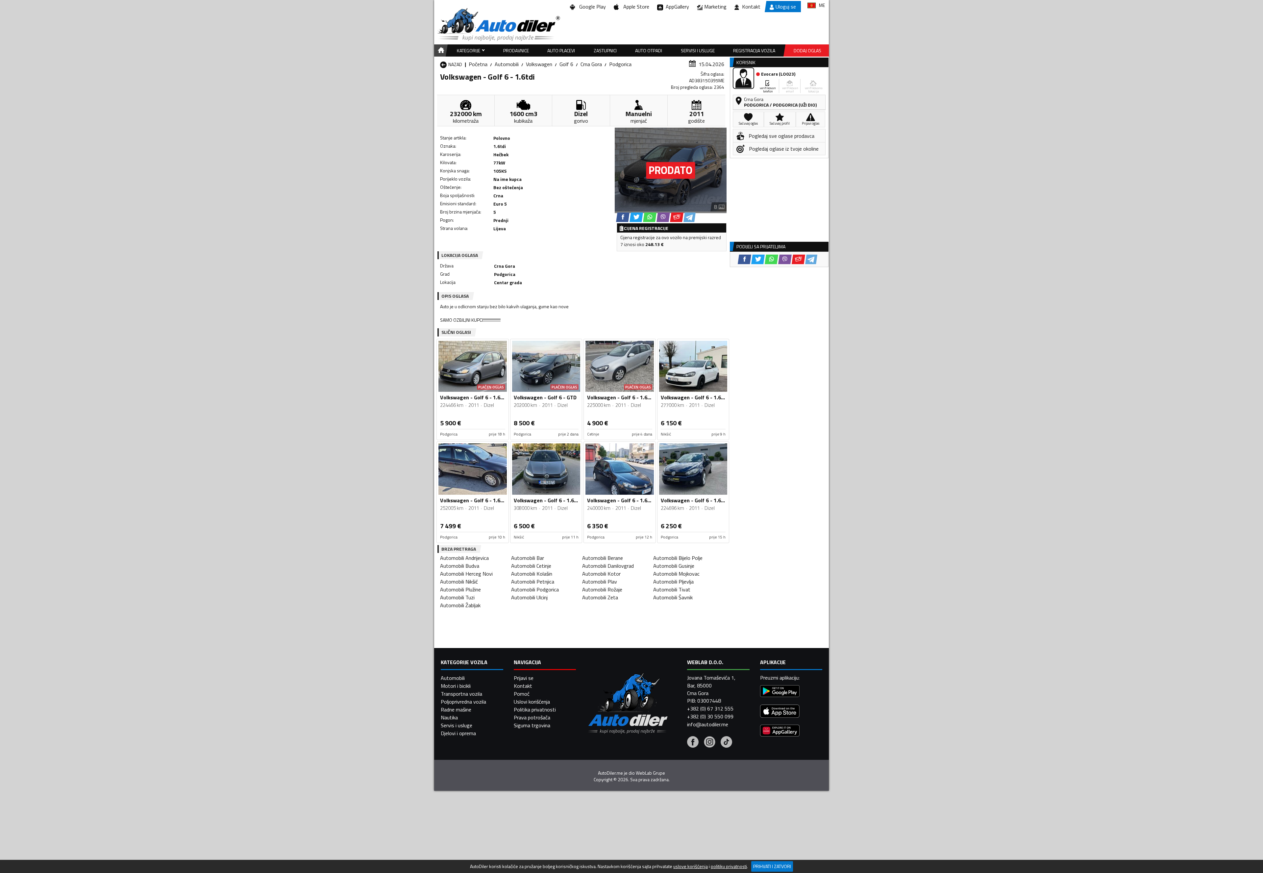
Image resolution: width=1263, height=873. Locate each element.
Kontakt (751, 7)
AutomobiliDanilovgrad (608, 566)
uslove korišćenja (690, 866)
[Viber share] (663, 217)
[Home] (440, 50)
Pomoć (522, 694)
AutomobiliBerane (602, 558)
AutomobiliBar (527, 558)
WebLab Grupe (650, 773)
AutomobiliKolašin (531, 574)
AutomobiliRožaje (602, 589)
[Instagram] (709, 742)
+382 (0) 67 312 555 (710, 708)
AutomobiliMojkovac (676, 574)
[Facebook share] (622, 217)
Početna (478, 64)
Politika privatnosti (535, 709)
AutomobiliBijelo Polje (678, 558)
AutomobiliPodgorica (535, 589)
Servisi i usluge (698, 50)
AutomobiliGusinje (673, 566)
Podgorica (620, 64)
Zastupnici (605, 50)
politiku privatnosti (729, 866)
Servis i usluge (456, 725)
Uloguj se (786, 7)
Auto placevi (561, 50)
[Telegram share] (689, 217)
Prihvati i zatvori (772, 866)
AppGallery (676, 7)
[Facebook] (693, 742)
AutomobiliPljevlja (673, 582)
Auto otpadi (648, 50)
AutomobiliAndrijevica (464, 558)
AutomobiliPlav (599, 582)
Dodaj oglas (807, 50)
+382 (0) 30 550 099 (710, 716)
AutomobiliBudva (459, 566)
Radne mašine (456, 709)
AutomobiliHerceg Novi (466, 574)
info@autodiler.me (707, 724)
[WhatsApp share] (649, 217)
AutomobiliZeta (600, 597)
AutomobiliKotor (601, 574)
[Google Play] (780, 692)
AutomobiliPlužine (460, 589)
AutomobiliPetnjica (532, 582)
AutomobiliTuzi (457, 597)
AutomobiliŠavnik (673, 597)
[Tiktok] (726, 742)
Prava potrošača (532, 717)
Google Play (591, 7)
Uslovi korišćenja (532, 702)
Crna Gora (591, 64)
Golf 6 (566, 64)
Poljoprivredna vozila (463, 702)
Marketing (715, 7)
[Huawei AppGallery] (780, 731)
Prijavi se (523, 678)
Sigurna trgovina (532, 725)
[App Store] (780, 712)
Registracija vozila (754, 50)
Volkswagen (539, 64)
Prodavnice (516, 50)
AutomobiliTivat (671, 589)
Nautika (449, 717)
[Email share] (676, 217)
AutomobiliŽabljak (460, 605)
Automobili (507, 64)
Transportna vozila (461, 694)
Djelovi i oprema (458, 733)
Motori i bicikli (456, 686)
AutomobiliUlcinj (529, 597)
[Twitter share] (636, 217)
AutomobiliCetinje (531, 566)
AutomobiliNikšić (459, 582)
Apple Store (635, 7)
